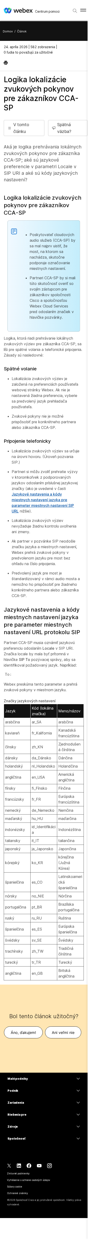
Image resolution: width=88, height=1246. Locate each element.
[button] (24, 128)
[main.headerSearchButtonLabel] (75, 9)
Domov (8, 31)
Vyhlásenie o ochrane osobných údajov (28, 1180)
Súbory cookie (14, 1186)
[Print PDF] (7, 62)
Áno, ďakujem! (23, 1032)
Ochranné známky (17, 1193)
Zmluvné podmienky (18, 1173)
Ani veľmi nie (63, 1032)
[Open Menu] (83, 10)
